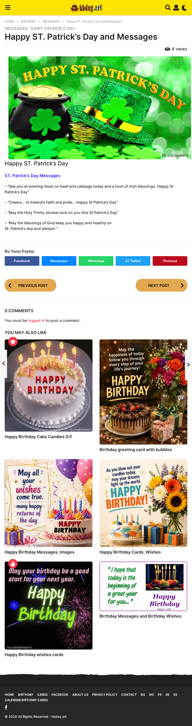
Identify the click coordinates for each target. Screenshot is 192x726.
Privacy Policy (104, 694)
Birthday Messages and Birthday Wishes (140, 616)
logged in (36, 320)
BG (143, 694)
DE (168, 694)
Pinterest (170, 261)
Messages (16, 28)
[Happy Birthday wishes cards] (48, 606)
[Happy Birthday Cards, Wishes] (143, 503)
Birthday (25, 694)
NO (151, 694)
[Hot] (13, 563)
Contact (129, 694)
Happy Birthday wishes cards (34, 654)
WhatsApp (96, 261)
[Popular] (13, 341)
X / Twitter (133, 261)
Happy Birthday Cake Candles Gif (38, 436)
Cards (42, 694)
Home (9, 694)
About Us (80, 694)
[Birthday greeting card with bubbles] (143, 392)
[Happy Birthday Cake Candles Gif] (48, 385)
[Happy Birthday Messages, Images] (48, 503)
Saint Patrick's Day (52, 28)
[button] (8, 7)
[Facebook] (6, 707)
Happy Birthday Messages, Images (39, 552)
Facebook (22, 261)
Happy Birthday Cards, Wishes (130, 552)
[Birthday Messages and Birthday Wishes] (143, 586)
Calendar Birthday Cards (26, 700)
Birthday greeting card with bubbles (136, 449)
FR (160, 694)
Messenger (59, 261)
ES (175, 694)
